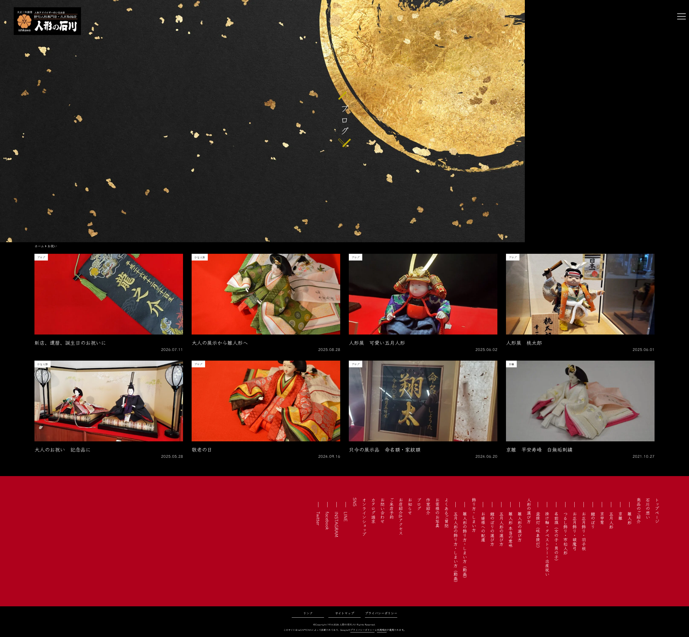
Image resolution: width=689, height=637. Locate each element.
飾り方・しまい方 (474, 515)
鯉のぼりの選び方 (492, 529)
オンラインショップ (364, 517)
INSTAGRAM (336, 524)
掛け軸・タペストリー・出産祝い (547, 544)
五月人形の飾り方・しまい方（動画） (455, 548)
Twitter (318, 518)
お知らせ (410, 506)
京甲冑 (602, 518)
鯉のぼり (593, 520)
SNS (355, 502)
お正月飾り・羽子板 (584, 531)
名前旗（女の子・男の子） (556, 537)
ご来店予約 (391, 508)
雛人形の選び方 (519, 527)
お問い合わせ (382, 510)
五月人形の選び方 (501, 529)
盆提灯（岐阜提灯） (538, 531)
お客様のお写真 (437, 513)
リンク (308, 613)
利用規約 (382, 630)
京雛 (620, 516)
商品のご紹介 (638, 510)
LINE (346, 517)
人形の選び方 (529, 510)
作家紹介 (428, 506)
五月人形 (611, 520)
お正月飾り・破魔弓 (574, 531)
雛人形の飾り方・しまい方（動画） (465, 546)
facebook (327, 521)
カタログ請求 (373, 510)
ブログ (419, 504)
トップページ (657, 510)
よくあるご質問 (446, 513)
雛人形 (629, 518)
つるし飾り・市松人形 (565, 533)
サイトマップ (344, 613)
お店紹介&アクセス (401, 516)
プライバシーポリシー (381, 613)
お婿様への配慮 (483, 527)
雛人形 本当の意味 (510, 530)
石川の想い (648, 508)
